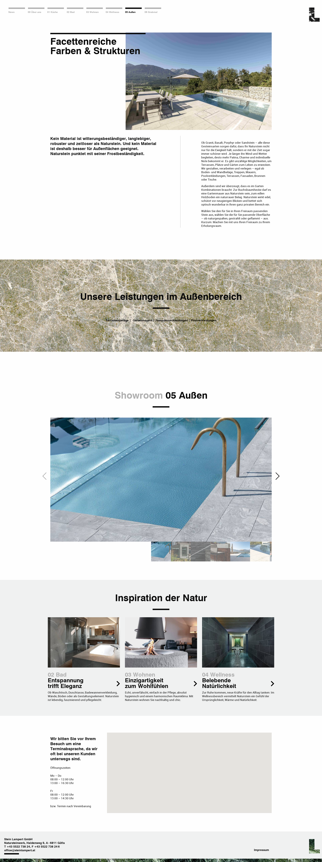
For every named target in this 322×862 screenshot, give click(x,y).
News (11, 12)
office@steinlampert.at (19, 850)
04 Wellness (112, 12)
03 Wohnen (92, 12)
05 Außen (130, 12)
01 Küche (52, 12)
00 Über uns (34, 12)
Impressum (261, 850)
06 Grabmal (151, 12)
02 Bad (71, 12)
